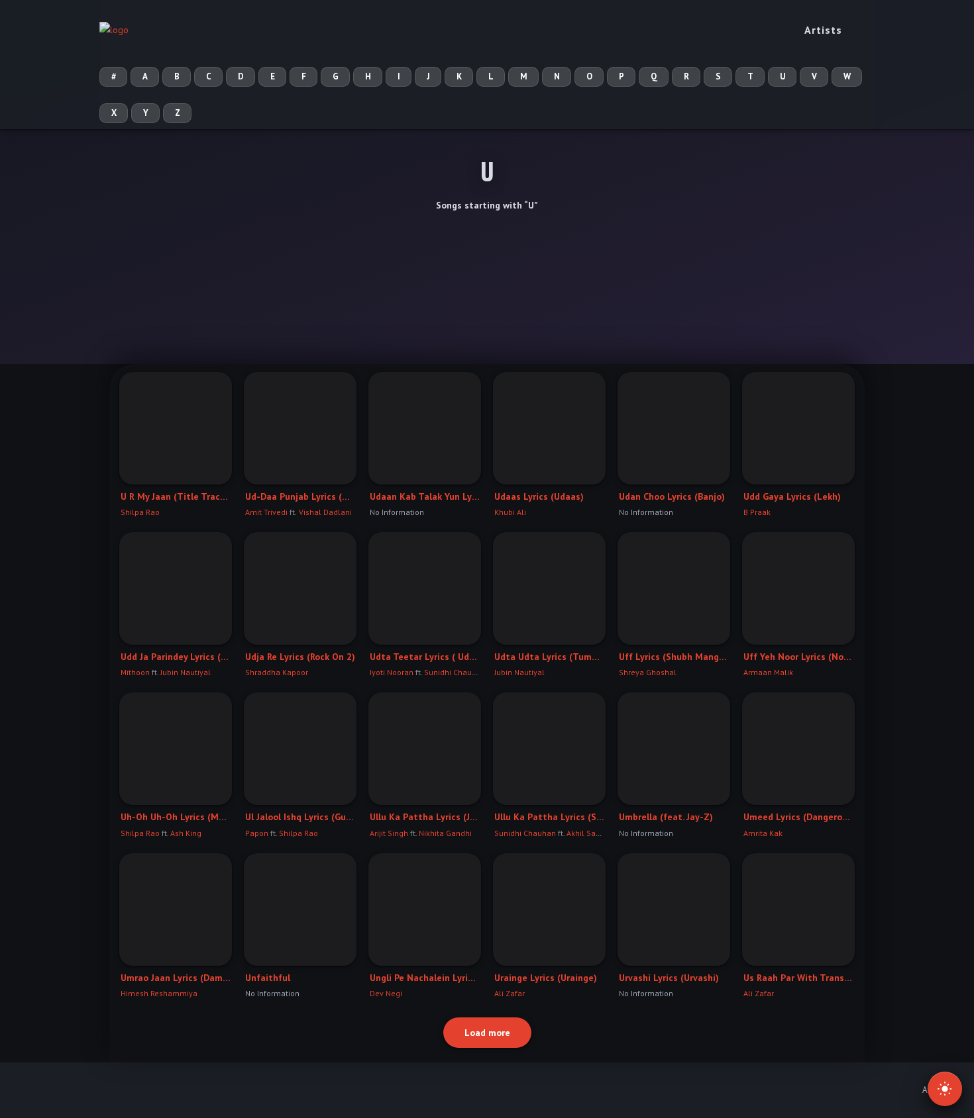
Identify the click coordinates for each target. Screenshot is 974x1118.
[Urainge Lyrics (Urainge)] (549, 909)
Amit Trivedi (266, 512)
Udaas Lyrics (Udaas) (539, 496)
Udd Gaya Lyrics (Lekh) (792, 496)
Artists (823, 29)
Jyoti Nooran (391, 672)
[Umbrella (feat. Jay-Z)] (674, 748)
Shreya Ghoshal (647, 672)
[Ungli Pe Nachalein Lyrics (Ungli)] (424, 909)
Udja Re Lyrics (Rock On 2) (300, 657)
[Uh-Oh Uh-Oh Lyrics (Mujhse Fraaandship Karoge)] (175, 748)
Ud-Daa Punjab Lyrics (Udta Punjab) (300, 496)
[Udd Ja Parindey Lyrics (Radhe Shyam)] (175, 588)
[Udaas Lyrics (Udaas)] (549, 428)
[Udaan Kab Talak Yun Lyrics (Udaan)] (424, 428)
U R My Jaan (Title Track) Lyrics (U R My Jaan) (176, 496)
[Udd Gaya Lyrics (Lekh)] (798, 428)
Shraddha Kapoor (276, 672)
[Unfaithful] (300, 909)
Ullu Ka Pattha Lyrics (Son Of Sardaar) (549, 817)
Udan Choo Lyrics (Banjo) (672, 496)
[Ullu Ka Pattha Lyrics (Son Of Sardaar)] (549, 748)
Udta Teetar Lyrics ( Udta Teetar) (425, 657)
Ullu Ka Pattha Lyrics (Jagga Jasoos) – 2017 (425, 817)
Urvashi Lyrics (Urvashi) (669, 978)
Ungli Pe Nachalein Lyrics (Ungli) (425, 978)
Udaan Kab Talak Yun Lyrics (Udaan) (425, 496)
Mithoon (135, 672)
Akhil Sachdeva (594, 833)
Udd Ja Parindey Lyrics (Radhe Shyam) (176, 657)
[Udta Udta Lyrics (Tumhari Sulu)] (549, 588)
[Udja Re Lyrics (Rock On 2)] (300, 588)
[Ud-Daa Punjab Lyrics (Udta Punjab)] (300, 428)
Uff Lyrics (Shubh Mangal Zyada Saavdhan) (674, 657)
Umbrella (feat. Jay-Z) (666, 817)
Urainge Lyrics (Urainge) (545, 978)
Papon (256, 833)
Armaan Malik (768, 672)
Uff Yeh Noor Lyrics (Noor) (798, 657)
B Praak (757, 512)
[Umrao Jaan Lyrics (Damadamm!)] (175, 909)
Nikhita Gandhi (445, 833)
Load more (487, 1033)
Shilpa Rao (140, 512)
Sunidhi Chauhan (455, 672)
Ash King (185, 833)
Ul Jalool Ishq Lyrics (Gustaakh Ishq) (300, 817)
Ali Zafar (509, 993)
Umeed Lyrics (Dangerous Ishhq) (798, 817)
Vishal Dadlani (325, 512)
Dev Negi (386, 993)
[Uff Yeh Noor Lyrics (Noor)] (798, 588)
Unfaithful (267, 978)
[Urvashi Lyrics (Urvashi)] (674, 909)
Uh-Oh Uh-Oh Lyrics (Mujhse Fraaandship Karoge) (176, 817)
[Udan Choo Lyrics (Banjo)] (674, 428)
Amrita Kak (763, 833)
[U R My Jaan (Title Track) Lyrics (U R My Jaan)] (175, 428)
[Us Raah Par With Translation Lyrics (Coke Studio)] (798, 909)
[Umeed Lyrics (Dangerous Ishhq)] (798, 748)
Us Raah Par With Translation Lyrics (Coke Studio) (798, 978)
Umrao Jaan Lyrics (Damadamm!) (176, 978)
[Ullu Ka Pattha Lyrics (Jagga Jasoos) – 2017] (424, 748)
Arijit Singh (389, 833)
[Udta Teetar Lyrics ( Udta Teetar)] (424, 588)
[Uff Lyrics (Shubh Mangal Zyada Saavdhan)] (674, 588)
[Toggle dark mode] (945, 1089)
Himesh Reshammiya (159, 993)
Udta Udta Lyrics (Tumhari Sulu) (549, 657)
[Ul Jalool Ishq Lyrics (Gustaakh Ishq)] (300, 748)
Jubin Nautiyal (185, 672)
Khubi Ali (510, 512)
